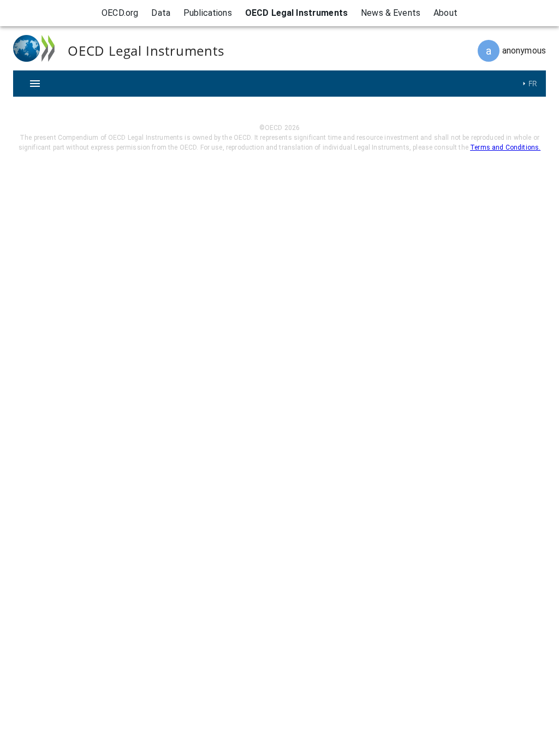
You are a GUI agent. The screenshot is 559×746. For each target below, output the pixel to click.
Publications (207, 13)
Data (160, 13)
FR (532, 83)
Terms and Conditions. (505, 147)
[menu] (35, 83)
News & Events (390, 13)
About (445, 13)
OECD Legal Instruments (296, 13)
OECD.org (120, 13)
